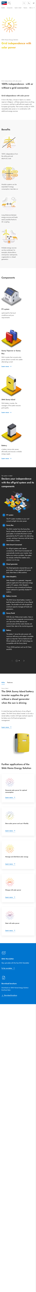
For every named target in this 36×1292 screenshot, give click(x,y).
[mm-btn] (33, 3)
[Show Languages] (28, 3)
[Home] (4, 3)
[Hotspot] (19, 496)
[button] (24, 3)
